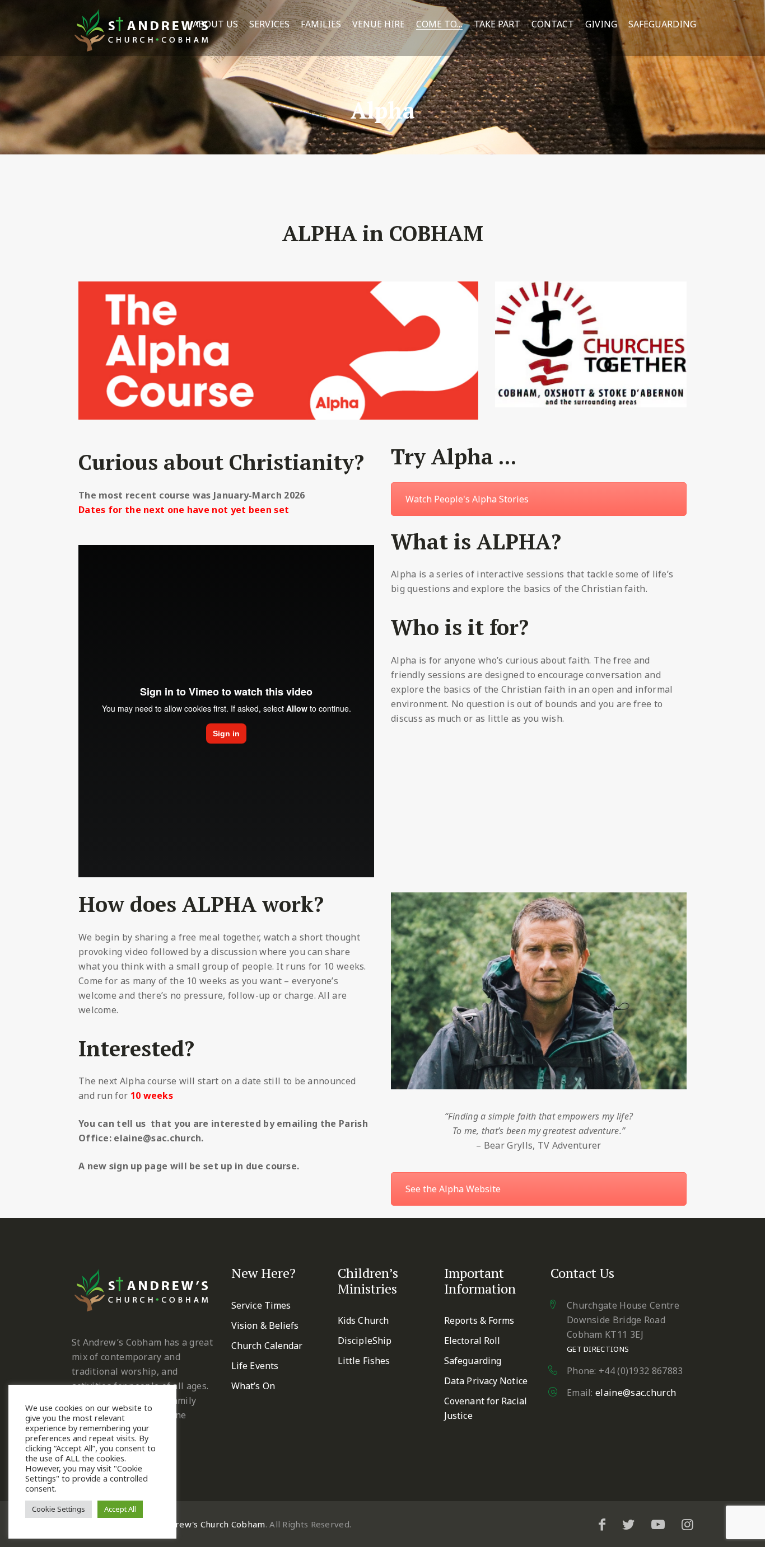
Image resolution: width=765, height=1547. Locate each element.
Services (269, 24)
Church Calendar (267, 1345)
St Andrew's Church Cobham (206, 1524)
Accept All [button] (120, 1509)
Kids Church (363, 1320)
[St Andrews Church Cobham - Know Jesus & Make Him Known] (142, 30)
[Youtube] (658, 1524)
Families (321, 24)
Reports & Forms (479, 1320)
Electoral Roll (472, 1340)
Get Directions (598, 1349)
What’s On (253, 1386)
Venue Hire (378, 24)
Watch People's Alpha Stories (467, 499)
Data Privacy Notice (486, 1381)
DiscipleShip (364, 1340)
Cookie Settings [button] (58, 1509)
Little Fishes (364, 1361)
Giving (601, 24)
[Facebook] (602, 1524)
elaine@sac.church (635, 1392)
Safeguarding (662, 24)
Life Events (254, 1366)
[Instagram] (687, 1524)
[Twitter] (628, 1524)
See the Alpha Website (453, 1189)
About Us (215, 24)
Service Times (261, 1305)
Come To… (439, 24)
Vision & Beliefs (265, 1325)
